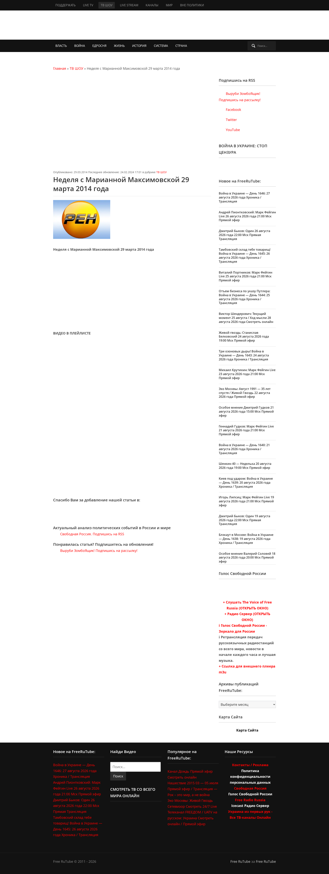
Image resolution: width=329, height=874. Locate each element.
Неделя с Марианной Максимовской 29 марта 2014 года (121, 184)
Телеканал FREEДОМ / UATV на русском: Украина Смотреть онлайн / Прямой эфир (192, 818)
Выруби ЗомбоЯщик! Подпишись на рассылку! (98, 550)
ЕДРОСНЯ (99, 46)
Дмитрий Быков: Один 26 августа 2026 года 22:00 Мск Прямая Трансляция (244, 235)
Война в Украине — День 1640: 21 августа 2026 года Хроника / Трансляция (244, 449)
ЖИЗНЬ (119, 46)
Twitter (231, 119)
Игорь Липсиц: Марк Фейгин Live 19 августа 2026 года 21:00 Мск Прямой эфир (246, 501)
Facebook (233, 109)
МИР (169, 5)
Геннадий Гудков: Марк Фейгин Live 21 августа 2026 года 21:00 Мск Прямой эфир (246, 430)
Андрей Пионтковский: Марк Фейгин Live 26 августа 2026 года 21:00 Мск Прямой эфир (247, 216)
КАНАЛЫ (152, 5)
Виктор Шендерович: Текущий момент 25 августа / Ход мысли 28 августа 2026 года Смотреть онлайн (246, 318)
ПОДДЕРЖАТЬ (65, 5)
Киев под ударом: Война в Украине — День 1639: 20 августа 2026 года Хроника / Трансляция (246, 482)
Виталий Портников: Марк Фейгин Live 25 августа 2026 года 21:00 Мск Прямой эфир (245, 276)
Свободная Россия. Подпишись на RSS (91, 534)
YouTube (232, 129)
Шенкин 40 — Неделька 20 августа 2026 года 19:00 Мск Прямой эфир (245, 466)
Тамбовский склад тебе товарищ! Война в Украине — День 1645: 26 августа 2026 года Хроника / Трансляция (244, 255)
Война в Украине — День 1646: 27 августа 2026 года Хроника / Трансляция (244, 197)
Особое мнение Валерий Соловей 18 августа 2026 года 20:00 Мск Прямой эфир (247, 557)
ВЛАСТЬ (61, 46)
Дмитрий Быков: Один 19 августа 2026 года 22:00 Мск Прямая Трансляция (244, 520)
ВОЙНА (79, 46)
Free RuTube (240, 861)
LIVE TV (88, 5)
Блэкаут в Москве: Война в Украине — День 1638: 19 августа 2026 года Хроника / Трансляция (246, 539)
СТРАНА (181, 46)
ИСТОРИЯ (139, 46)
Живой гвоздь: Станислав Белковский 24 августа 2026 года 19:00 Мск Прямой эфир (244, 337)
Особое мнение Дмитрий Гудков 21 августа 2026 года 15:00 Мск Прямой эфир (246, 411)
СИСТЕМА (161, 46)
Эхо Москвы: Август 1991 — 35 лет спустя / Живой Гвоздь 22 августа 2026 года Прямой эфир (245, 393)
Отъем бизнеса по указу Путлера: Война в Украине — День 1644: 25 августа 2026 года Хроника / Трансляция (244, 297)
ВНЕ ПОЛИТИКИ (192, 5)
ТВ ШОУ (107, 5)
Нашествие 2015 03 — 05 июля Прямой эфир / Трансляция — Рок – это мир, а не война (193, 789)
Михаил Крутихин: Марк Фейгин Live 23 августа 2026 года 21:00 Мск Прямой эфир (247, 374)
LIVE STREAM (129, 5)
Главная (59, 68)
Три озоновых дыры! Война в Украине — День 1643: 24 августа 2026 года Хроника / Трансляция (244, 355)
